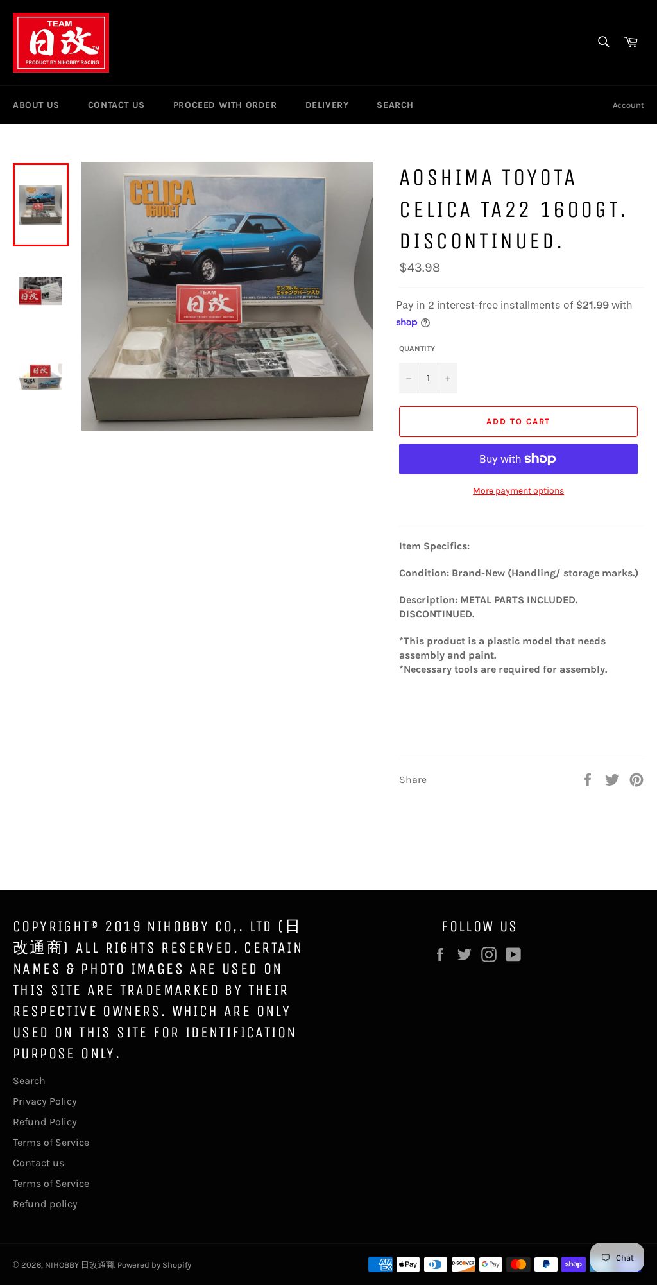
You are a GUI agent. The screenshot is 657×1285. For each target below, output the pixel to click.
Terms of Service (51, 1142)
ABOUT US (36, 104)
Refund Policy (45, 1122)
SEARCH (395, 104)
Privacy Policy (45, 1101)
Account (628, 105)
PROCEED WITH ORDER (225, 104)
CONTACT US (116, 104)
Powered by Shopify (154, 1265)
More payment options (518, 490)
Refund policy (45, 1204)
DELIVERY (327, 104)
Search (29, 1080)
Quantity (417, 348)
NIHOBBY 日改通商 (79, 1265)
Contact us (38, 1163)
